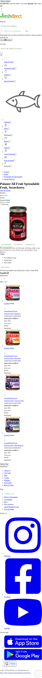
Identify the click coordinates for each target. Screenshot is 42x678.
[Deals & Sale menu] (13, 62)
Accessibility (8, 499)
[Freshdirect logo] (11, 17)
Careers (6, 478)
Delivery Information (11, 497)
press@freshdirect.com (11, 507)
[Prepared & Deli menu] (15, 68)
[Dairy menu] (8, 129)
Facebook (7, 597)
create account (15, 48)
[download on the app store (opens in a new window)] (23, 648)
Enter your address (9, 26)
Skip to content (5, 1)
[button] (21, 204)
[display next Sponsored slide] (4, 279)
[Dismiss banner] (1, 9)
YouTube (7, 628)
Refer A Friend (9, 485)
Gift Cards (7, 473)
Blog (5, 475)
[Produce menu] (10, 75)
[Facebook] (23, 594)
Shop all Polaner (5, 190)
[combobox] (13, 31)
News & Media (9, 509)
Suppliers (7, 480)
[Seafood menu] (10, 122)
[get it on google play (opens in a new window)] (23, 659)
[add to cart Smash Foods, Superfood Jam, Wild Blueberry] (5, 438)
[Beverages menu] (11, 135)
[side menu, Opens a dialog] (2, 12)
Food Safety (8, 483)
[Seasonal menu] (10, 166)
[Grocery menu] (15, 154)
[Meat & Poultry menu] (15, 81)
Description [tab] (6, 244)
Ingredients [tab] (30, 244)
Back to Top (4, 464)
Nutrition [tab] (18, 244)
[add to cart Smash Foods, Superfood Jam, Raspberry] (5, 306)
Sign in (3, 48)
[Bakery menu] (9, 141)
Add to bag (5, 267)
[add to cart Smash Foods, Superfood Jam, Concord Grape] (5, 393)
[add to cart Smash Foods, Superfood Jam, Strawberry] (5, 351)
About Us (7, 470)
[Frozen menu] (9, 148)
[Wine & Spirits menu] (14, 161)
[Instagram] (23, 553)
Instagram (7, 556)
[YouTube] (23, 626)
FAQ (5, 502)
